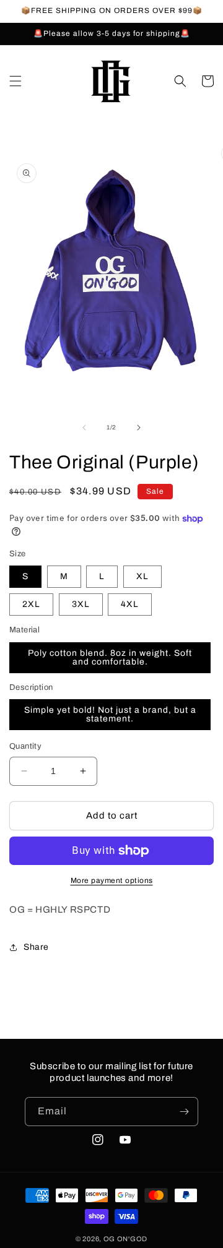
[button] (15, 81)
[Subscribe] (184, 1111)
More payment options (112, 880)
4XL (130, 604)
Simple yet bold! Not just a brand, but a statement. (110, 714)
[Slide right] (138, 427)
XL (142, 576)
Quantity (25, 746)
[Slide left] (84, 427)
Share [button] (36, 947)
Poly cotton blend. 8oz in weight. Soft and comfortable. (110, 657)
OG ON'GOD (125, 1238)
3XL (81, 604)
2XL (31, 604)
